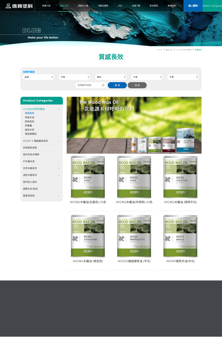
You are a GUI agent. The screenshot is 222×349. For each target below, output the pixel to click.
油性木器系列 (30, 175)
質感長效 (198, 50)
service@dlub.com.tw (34, 313)
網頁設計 (181, 335)
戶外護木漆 (29, 161)
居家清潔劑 (29, 195)
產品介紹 (119, 309)
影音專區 (119, 322)
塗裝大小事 (93, 313)
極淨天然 (29, 129)
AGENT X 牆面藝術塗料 (35, 141)
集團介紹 (92, 309)
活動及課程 (120, 313)
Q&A (90, 318)
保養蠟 (28, 125)
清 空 (137, 85)
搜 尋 (117, 85)
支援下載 (119, 318)
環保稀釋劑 (30, 134)
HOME (159, 50)
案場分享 (92, 327)
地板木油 (29, 117)
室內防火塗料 (30, 182)
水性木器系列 (30, 168)
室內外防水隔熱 (31, 154)
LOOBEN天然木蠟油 (184, 50)
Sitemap (197, 335)
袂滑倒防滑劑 (30, 147)
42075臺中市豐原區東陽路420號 (38, 320)
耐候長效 (29, 121)
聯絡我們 (92, 322)
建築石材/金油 (30, 188)
